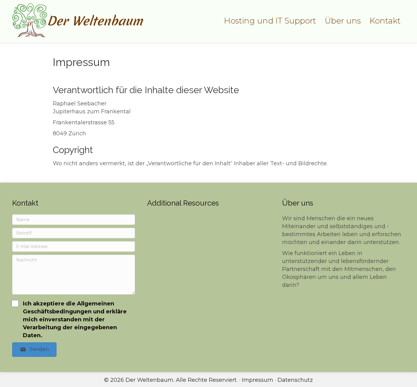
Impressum (257, 380)
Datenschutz (295, 380)
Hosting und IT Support (270, 21)
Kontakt (385, 21)
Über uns (343, 21)
